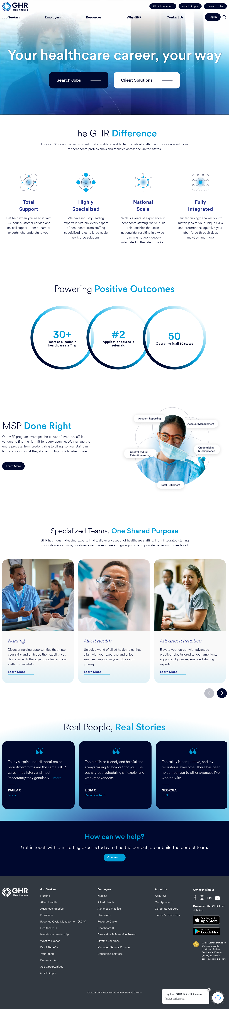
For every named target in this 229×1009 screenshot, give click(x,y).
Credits (138, 992)
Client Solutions (137, 80)
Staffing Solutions (109, 941)
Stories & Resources (167, 915)
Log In (213, 17)
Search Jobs (215, 6)
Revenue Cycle (107, 921)
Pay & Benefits (49, 947)
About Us (161, 889)
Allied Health (48, 902)
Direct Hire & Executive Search (117, 934)
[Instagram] (202, 898)
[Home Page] (15, 6)
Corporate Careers (166, 908)
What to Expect (50, 941)
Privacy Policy (124, 992)
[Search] (224, 17)
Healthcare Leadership (54, 934)
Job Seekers (48, 889)
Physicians (46, 915)
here (224, 959)
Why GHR (134, 17)
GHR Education (162, 6)
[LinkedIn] (209, 898)
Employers (53, 17)
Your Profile (47, 953)
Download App (49, 960)
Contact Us (175, 17)
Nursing (45, 895)
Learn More (13, 466)
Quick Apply (190, 6)
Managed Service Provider (114, 947)
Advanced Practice (52, 908)
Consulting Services (110, 953)
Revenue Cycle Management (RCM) (63, 921)
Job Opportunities (51, 966)
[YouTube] (217, 898)
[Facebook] (195, 898)
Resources (93, 17)
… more (56, 778)
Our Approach (163, 902)
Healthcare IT (48, 928)
